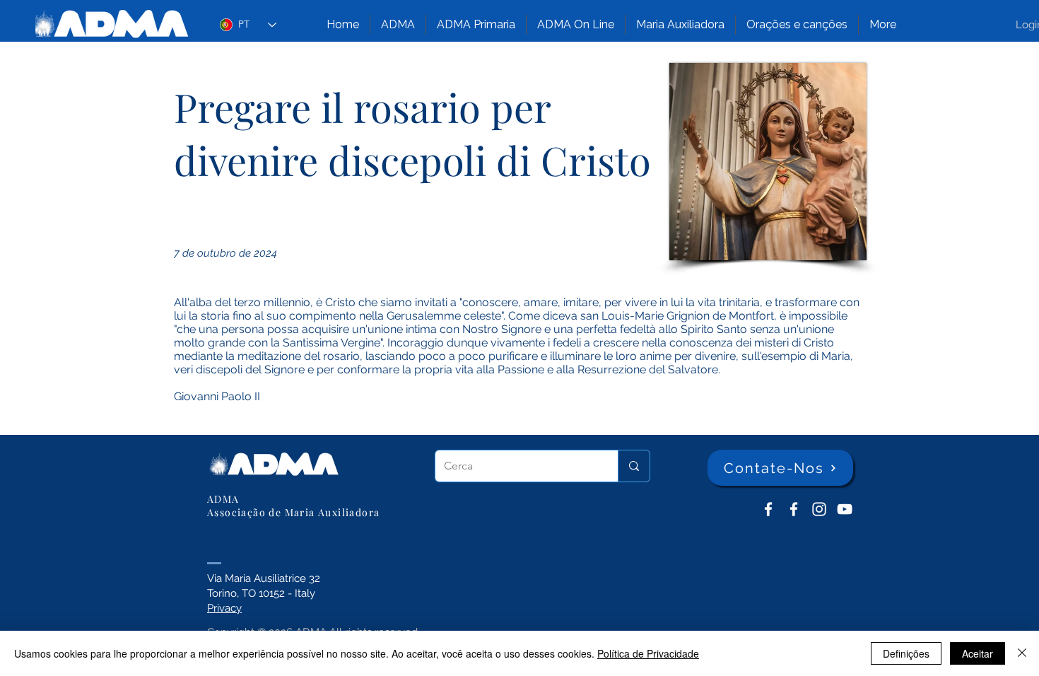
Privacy (224, 608)
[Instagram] (819, 509)
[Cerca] (634, 466)
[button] (397, 25)
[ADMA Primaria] (794, 509)
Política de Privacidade (648, 653)
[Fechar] (1022, 653)
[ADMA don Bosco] (768, 509)
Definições (906, 653)
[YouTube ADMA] (844, 509)
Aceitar (977, 653)
